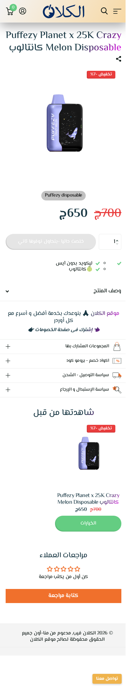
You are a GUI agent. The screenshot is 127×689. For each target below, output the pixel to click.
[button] (119, 236)
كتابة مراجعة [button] (61, 602)
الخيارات (83, 530)
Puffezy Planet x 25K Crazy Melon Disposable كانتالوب (83, 506)
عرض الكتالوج (117, 11)
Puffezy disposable (63, 195)
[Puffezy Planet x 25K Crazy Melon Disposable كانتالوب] (83, 461)
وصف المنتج (107, 291)
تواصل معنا (102, 678)
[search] (104, 11)
